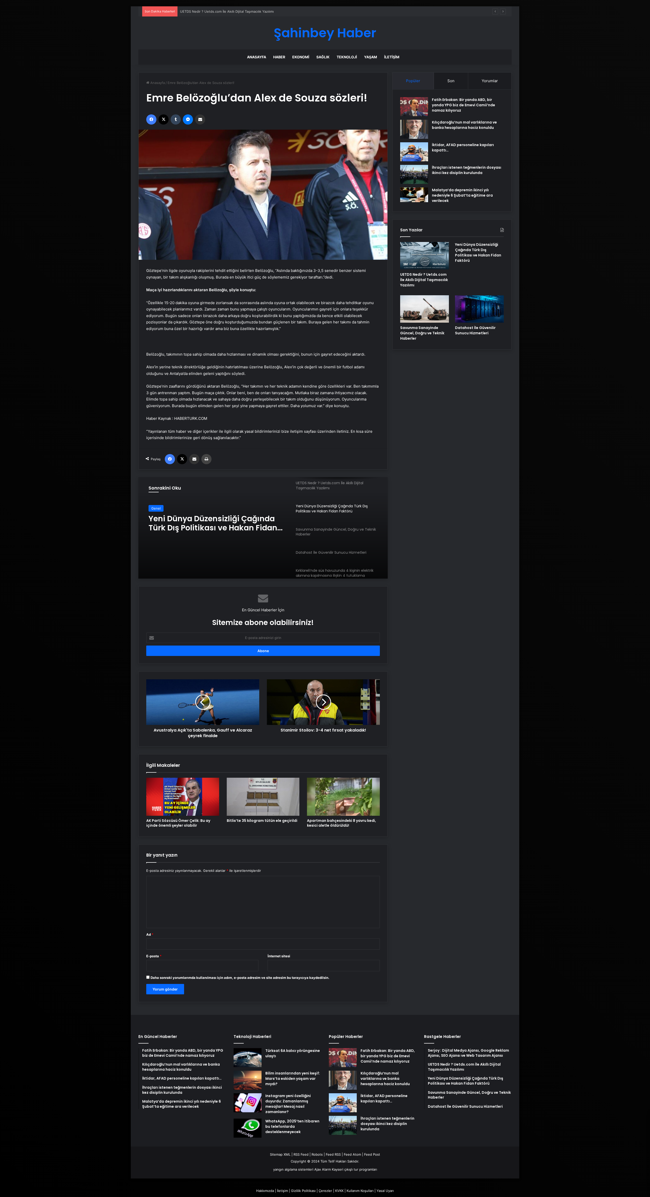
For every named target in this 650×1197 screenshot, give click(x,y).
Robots (317, 1154)
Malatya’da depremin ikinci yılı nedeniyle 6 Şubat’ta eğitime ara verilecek (462, 195)
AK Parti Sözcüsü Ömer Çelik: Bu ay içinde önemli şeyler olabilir (178, 823)
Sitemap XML (280, 1154)
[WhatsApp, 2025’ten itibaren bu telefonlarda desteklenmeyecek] (248, 1128)
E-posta (153, 956)
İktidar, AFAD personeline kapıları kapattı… (384, 1098)
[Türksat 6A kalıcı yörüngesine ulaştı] (248, 1057)
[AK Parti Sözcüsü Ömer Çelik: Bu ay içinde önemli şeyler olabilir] (182, 797)
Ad (149, 934)
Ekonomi (300, 57)
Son (450, 80)
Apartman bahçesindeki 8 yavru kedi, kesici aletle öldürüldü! (341, 823)
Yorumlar (490, 80)
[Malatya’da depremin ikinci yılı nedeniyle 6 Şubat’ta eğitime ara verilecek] (414, 194)
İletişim (391, 57)
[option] (263, 528)
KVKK (339, 1191)
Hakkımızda (265, 1191)
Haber (279, 57)
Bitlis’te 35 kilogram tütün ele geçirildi (262, 820)
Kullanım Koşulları (360, 1191)
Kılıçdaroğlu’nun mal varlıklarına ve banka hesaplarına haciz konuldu (464, 125)
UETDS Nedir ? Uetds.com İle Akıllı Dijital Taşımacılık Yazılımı (424, 280)
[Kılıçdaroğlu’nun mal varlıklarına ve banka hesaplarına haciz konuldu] (414, 129)
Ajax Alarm (322, 1169)
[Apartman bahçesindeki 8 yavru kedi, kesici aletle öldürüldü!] (343, 797)
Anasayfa (256, 57)
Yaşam (370, 57)
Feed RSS (333, 1154)
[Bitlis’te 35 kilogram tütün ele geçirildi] (263, 797)
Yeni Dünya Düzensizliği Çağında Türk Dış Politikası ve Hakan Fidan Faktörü (239, 11)
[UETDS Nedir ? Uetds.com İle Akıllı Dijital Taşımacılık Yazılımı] (424, 255)
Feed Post (372, 1154)
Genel (156, 508)
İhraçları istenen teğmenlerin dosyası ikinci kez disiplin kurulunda (466, 170)
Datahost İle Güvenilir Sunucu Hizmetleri (475, 330)
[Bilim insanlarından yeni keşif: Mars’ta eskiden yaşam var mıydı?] (248, 1080)
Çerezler (325, 1191)
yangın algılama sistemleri (293, 1169)
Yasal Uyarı (385, 1191)
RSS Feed (301, 1154)
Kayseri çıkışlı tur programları (354, 1169)
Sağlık (323, 57)
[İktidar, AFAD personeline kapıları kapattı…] (414, 151)
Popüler (413, 80)
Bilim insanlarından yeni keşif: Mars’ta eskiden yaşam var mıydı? (292, 1078)
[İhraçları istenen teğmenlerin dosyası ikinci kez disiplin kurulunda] (414, 174)
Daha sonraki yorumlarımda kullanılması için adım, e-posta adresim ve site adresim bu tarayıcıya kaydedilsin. (240, 978)
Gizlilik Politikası (303, 1191)
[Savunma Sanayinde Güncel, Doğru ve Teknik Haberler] (424, 309)
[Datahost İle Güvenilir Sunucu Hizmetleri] (479, 309)
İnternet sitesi (279, 956)
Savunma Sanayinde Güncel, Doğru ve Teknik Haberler (217, 523)
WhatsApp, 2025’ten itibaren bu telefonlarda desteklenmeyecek (292, 1126)
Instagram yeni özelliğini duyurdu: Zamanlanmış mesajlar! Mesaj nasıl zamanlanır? (288, 1103)
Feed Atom (352, 1154)
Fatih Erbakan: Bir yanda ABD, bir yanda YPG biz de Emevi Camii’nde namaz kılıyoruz (463, 105)
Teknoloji (347, 57)
